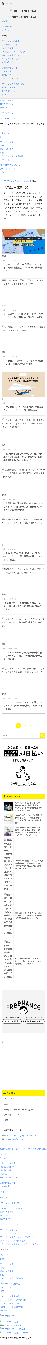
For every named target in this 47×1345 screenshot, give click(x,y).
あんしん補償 (7, 48)
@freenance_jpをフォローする (23, 1135)
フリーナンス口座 (9, 45)
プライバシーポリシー (9, 1303)
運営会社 (4, 1311)
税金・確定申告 (6, 149)
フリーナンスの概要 (10, 41)
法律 (2, 172)
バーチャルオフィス (10, 59)
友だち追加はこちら (17, 1139)
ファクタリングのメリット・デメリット (17, 1237)
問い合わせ (7, 27)
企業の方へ (7, 62)
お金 (2, 137)
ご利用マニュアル (9, 68)
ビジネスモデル (8, 87)
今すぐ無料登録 (6, 113)
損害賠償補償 (6, 1170)
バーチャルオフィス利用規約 (13, 1300)
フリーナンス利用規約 (9, 1296)
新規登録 (6, 21)
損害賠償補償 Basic (8, 1167)
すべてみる (5, 160)
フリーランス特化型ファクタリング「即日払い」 (21, 1244)
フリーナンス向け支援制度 (11, 1278)
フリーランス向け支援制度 (11, 156)
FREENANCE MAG (23, 17)
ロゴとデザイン (8, 91)
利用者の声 (7, 75)
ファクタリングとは (8, 1230)
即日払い (4, 1174)
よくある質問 (7, 71)
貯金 (2, 153)
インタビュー (6, 133)
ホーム (3, 1154)
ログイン (6, 30)
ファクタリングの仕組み (10, 1233)
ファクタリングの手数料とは (12, 1241)
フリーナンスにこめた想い (13, 84)
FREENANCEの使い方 (10, 165)
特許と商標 (7, 95)
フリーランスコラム (8, 169)
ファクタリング (6, 142)
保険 (2, 145)
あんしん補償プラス (10, 55)
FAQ (2, 1192)
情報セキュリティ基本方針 (11, 1307)
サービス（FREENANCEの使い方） (20, 1110)
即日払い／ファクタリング (13, 52)
